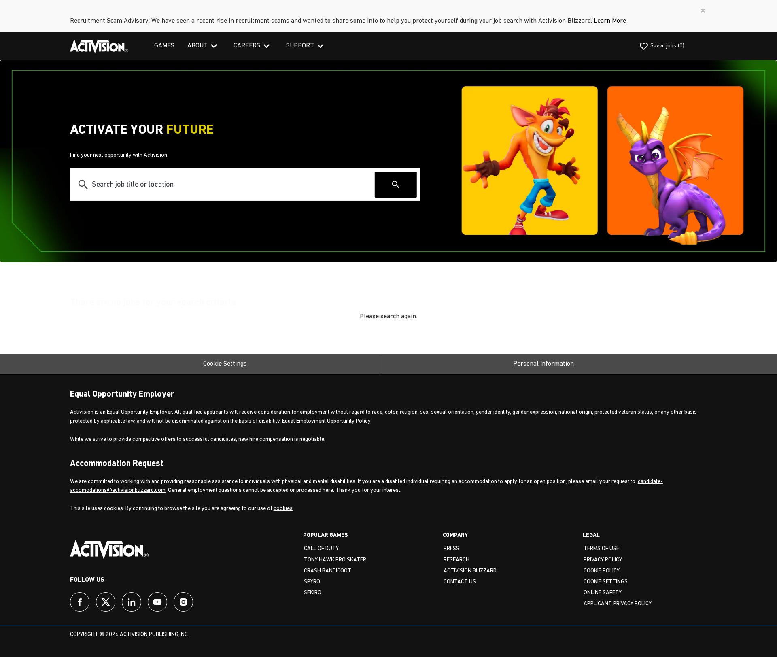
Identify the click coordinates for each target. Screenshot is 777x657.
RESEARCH (456, 560)
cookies (283, 509)
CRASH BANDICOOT (327, 571)
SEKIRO (312, 593)
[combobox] (223, 185)
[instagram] (183, 602)
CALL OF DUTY (321, 549)
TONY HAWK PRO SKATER (335, 560)
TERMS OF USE (601, 549)
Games (164, 46)
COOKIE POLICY (602, 571)
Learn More (610, 21)
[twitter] (105, 602)
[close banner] (703, 10)
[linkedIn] (131, 602)
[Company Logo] (99, 46)
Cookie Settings (225, 364)
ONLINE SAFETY (603, 593)
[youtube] (157, 602)
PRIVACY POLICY (603, 560)
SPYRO (312, 582)
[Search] (396, 185)
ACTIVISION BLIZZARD (470, 571)
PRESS (451, 549)
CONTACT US (460, 582)
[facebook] (79, 602)
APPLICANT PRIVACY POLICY (618, 604)
